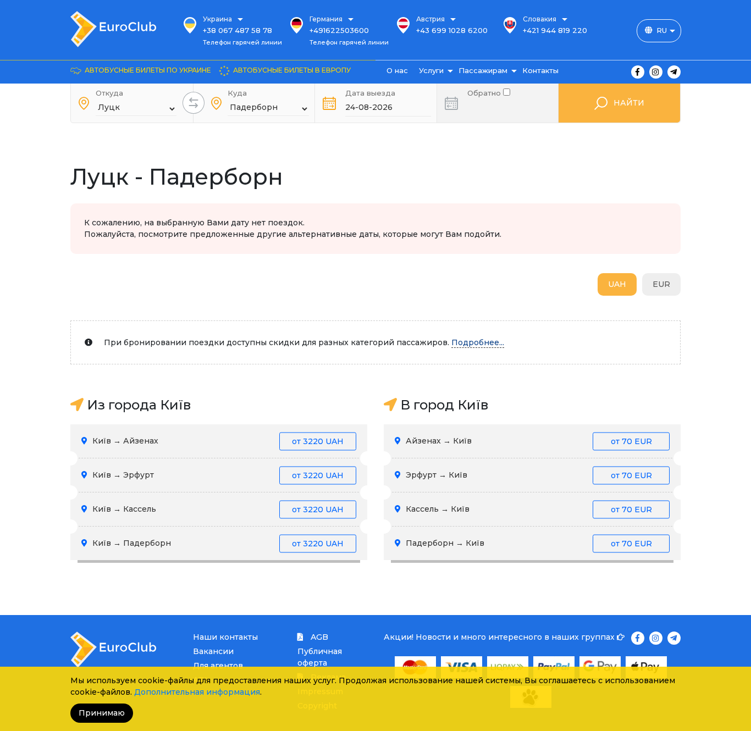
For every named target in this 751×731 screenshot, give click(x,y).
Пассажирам (483, 70)
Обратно (485, 92)
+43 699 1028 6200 (452, 30)
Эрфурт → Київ (528, 475)
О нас (397, 70)
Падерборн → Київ (528, 543)
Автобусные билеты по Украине (148, 70)
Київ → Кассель (217, 509)
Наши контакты (225, 637)
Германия (326, 19)
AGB (318, 637)
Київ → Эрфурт (217, 475)
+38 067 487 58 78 (237, 30)
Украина (217, 19)
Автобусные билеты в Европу (292, 70)
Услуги (431, 70)
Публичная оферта (319, 657)
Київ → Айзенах (217, 441)
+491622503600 (339, 30)
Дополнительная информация (197, 692)
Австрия (430, 19)
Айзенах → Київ (528, 441)
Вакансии (213, 651)
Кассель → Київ (528, 509)
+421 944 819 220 (555, 30)
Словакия (539, 19)
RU (661, 30)
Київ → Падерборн (217, 543)
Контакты (540, 70)
